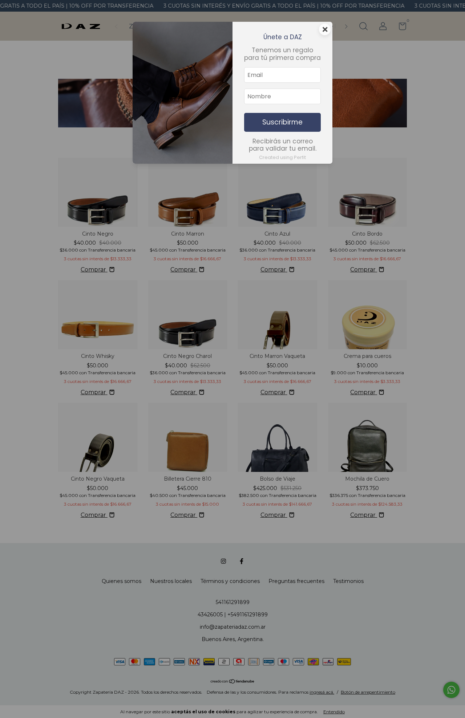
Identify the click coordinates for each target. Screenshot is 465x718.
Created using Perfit (282, 157)
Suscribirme (282, 122)
